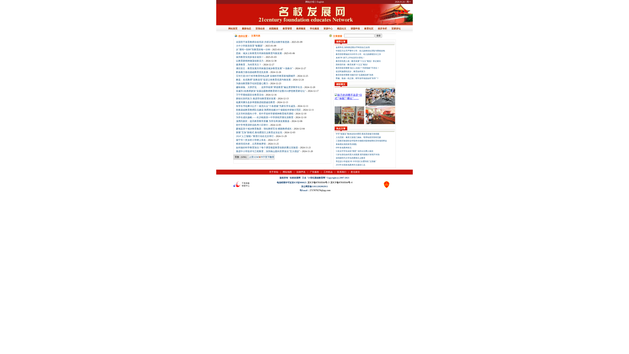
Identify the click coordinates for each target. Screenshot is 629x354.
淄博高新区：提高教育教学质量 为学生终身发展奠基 (262, 121)
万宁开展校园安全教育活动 (250, 95)
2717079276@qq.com (320, 190)
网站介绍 (309, 2)
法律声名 (300, 172)
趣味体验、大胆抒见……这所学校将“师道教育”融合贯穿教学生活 (269, 87)
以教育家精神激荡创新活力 (250, 61)
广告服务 (314, 172)
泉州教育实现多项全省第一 (250, 57)
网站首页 (233, 28)
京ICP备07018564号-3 (318, 182)
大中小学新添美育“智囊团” (249, 46)
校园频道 (273, 28)
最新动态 (246, 28)
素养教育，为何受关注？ (248, 64)
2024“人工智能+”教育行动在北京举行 (255, 136)
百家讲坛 (396, 28)
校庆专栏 (382, 28)
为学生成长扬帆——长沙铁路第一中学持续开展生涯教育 (264, 117)
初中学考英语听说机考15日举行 (252, 125)
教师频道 (300, 28)
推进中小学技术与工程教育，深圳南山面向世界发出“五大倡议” (268, 151)
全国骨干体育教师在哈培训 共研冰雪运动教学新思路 (262, 42)
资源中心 (328, 28)
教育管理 (287, 28)
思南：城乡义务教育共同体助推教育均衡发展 (259, 53)
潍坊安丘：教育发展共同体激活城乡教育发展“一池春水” (264, 68)
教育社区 (368, 28)
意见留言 (355, 172)
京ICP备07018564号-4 (341, 182)
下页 (265, 157)
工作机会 (328, 172)
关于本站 (273, 172)
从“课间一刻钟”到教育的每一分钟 (253, 49)
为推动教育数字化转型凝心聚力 (252, 83)
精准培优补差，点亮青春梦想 (251, 144)
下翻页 (270, 157)
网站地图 (287, 172)
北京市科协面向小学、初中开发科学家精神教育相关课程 (264, 113)
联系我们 (341, 172)
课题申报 (355, 28)
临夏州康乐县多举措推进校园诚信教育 (255, 102)
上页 (251, 157)
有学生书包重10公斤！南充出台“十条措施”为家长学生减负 (265, 106)
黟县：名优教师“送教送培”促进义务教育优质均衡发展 (263, 80)
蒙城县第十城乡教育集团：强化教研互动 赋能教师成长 (264, 129)
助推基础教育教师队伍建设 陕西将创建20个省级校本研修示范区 (268, 110)
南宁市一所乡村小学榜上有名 (251, 140)
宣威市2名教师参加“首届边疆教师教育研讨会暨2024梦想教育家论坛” (271, 91)
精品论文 (341, 28)
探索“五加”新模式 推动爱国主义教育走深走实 (259, 132)
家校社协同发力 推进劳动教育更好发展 (256, 98)
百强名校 (260, 28)
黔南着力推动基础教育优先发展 (252, 72)
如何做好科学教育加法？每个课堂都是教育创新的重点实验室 (267, 147)
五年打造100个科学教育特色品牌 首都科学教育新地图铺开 (265, 76)
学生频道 (314, 28)
